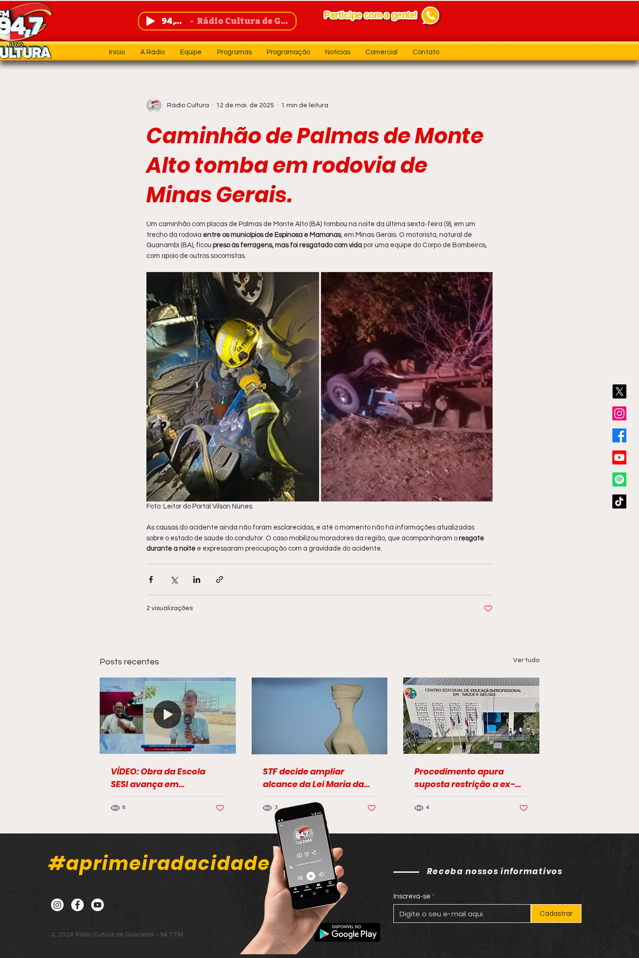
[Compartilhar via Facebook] (150, 579)
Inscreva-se (411, 896)
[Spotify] (619, 479)
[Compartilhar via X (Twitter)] (173, 579)
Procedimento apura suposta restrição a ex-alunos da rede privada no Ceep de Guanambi (470, 778)
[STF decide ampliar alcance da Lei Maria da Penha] (320, 716)
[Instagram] (619, 413)
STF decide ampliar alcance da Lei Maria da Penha (313, 778)
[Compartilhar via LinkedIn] (196, 579)
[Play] (150, 21)
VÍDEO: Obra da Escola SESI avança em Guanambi (158, 778)
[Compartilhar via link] (219, 579)
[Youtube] (619, 457)
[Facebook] (619, 435)
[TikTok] (619, 501)
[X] (619, 391)
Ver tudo (526, 660)
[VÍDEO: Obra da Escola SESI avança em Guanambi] (168, 716)
